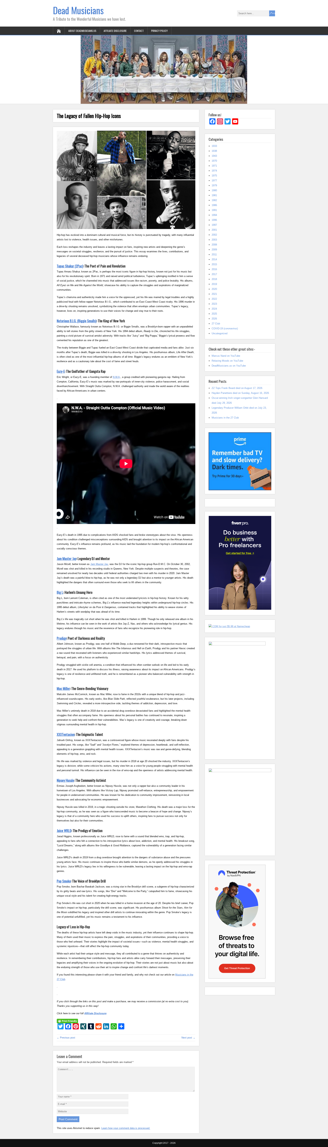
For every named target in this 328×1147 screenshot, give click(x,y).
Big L (60, 592)
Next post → (188, 1037)
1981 (214, 195)
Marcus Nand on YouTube (226, 355)
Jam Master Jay (66, 558)
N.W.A (116, 377)
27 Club (216, 323)
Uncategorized (219, 333)
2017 (214, 274)
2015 (214, 264)
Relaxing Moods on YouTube (227, 360)
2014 (214, 259)
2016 (214, 269)
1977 (214, 180)
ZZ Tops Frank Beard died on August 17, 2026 (237, 388)
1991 (214, 210)
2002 (214, 234)
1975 (214, 175)
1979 (214, 185)
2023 (214, 303)
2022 (214, 298)
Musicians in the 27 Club (225, 417)
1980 (214, 190)
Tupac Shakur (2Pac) (70, 266)
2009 (214, 249)
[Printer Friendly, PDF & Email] (67, 1020)
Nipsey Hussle (65, 780)
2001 (214, 229)
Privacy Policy (159, 31)
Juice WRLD (64, 830)
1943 (214, 155)
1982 (214, 200)
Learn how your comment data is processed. (125, 1128)
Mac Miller (63, 688)
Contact (139, 31)
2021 (214, 294)
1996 (214, 220)
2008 (214, 244)
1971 (214, 165)
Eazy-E (61, 371)
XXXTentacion (66, 734)
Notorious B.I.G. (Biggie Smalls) (76, 320)
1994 (214, 215)
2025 (214, 313)
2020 (214, 289)
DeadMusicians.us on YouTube (229, 365)
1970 (214, 160)
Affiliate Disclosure (115, 31)
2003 (214, 239)
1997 (214, 224)
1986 (214, 205)
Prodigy (61, 638)
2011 (214, 254)
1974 (214, 170)
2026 (214, 318)
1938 (214, 150)
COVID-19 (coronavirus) (225, 328)
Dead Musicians (78, 10)
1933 (214, 146)
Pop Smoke (64, 881)
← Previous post (66, 1037)
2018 (214, 279)
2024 (214, 308)
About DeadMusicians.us (82, 31)
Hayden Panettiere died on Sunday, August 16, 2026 (240, 393)
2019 (214, 284)
